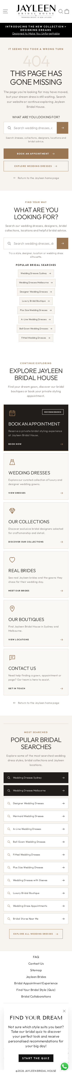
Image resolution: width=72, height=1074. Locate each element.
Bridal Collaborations (36, 996)
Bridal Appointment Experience (36, 983)
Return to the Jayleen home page (38, 178)
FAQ (36, 957)
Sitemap (36, 970)
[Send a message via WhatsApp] (64, 1066)
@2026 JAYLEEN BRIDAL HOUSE (36, 1070)
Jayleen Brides (36, 977)
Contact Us (36, 963)
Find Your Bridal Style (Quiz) (35, 990)
